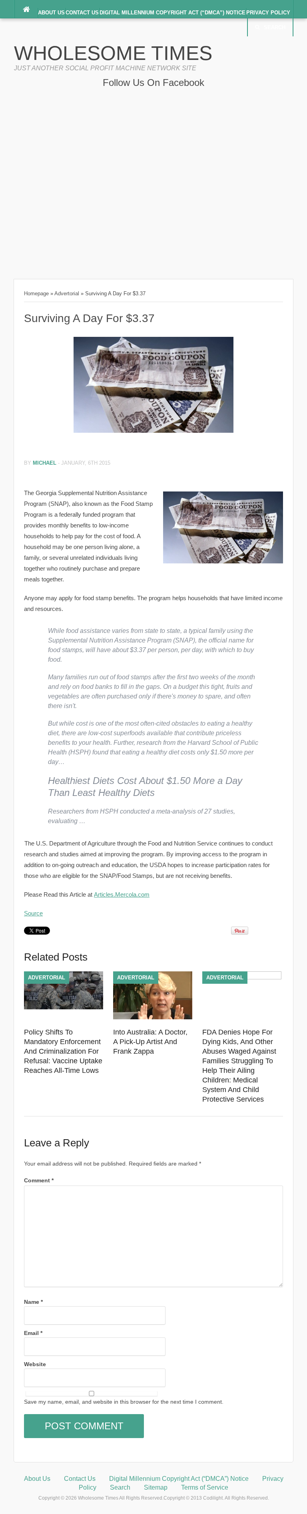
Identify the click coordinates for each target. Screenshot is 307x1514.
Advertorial (66, 293)
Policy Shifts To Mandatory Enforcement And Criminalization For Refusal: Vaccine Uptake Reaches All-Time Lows (63, 1051)
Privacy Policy (268, 13)
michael (44, 463)
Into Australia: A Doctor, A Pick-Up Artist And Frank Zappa (150, 1041)
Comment (39, 1180)
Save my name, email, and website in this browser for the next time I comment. (123, 1402)
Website (35, 1364)
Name (33, 1302)
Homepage (36, 293)
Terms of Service (204, 1487)
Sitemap (155, 1487)
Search (274, 27)
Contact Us (82, 13)
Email (33, 1333)
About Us (51, 13)
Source (33, 913)
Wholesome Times (113, 53)
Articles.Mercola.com (122, 894)
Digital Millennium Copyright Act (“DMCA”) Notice (172, 13)
